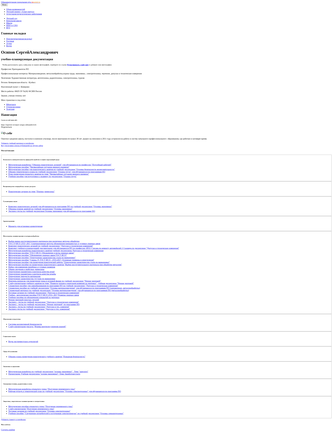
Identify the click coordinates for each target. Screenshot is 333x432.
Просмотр (19, 39)
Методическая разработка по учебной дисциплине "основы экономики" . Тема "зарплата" (48, 371)
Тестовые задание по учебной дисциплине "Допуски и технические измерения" (44, 293)
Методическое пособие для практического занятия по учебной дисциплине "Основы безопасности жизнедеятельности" (61, 169)
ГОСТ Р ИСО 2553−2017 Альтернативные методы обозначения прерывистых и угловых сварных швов (54, 243)
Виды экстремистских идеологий (23, 341)
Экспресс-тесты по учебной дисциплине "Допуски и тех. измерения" (39, 309)
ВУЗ (8, 28)
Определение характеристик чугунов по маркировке (31, 279)
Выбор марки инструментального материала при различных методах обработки (43, 241)
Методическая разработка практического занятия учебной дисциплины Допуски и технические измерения (55, 250)
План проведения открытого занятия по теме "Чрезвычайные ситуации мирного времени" (48, 174)
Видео (9, 46)
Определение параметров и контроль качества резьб (31, 272)
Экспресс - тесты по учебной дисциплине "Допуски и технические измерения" (43, 302)
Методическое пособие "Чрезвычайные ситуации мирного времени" (38, 167)
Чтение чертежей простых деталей (23, 300)
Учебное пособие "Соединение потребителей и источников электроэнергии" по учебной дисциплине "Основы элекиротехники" (66, 413)
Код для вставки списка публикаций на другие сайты (22, 146)
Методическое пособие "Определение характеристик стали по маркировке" (42, 258)
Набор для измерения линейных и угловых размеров (31, 267)
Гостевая (10, 41)
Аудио (9, 43)
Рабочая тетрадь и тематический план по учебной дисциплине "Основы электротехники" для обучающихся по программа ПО (64, 391)
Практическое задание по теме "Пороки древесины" (31, 191)
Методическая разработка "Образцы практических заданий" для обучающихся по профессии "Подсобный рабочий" (60, 165)
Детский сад (11, 18)
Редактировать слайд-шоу (78, 65)
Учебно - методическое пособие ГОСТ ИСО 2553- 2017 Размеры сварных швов (43, 295)
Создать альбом (8, 430)
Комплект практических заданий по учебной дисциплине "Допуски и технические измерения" (50, 246)
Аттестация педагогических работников (24, 14)
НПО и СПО (12, 25)
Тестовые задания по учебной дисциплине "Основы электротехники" (39, 411)
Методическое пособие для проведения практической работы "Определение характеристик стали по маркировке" (59, 262)
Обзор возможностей (15, 9)
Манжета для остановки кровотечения (25, 226)
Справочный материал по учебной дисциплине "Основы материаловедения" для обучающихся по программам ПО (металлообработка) (68, 290)
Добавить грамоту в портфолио (13, 419)
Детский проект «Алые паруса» (20, 12)
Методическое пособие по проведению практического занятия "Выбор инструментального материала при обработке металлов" (65, 265)
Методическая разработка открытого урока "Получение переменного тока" (41, 389)
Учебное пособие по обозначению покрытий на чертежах (33, 297)
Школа (9, 23)
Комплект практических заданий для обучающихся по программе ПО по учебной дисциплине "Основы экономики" (60, 206)
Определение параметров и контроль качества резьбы (32, 274)
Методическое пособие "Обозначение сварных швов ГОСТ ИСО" (37, 255)
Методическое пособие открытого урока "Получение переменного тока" (40, 406)
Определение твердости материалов (24, 276)
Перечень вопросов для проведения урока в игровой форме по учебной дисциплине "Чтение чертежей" (54, 281)
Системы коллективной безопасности (25, 324)
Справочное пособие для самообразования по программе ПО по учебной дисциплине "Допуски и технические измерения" (63, 286)
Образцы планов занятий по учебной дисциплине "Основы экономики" (40, 209)
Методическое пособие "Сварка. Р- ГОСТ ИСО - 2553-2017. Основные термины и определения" (51, 260)
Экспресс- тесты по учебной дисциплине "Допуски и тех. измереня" (38, 307)
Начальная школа (13, 21)
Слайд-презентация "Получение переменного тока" (31, 409)
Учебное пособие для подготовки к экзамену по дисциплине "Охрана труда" (42, 176)
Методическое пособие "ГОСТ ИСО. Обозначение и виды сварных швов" (41, 253)
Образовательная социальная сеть (20, 2)
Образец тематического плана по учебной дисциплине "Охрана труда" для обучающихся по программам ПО (56, 172)
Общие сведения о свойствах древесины (26, 269)
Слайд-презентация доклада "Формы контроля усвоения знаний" (37, 326)
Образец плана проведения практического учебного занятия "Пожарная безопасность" (46, 357)
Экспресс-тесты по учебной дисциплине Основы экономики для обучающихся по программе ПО (51, 211)
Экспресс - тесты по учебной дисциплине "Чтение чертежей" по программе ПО (44, 304)
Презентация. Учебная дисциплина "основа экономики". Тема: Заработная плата (44, 374)
